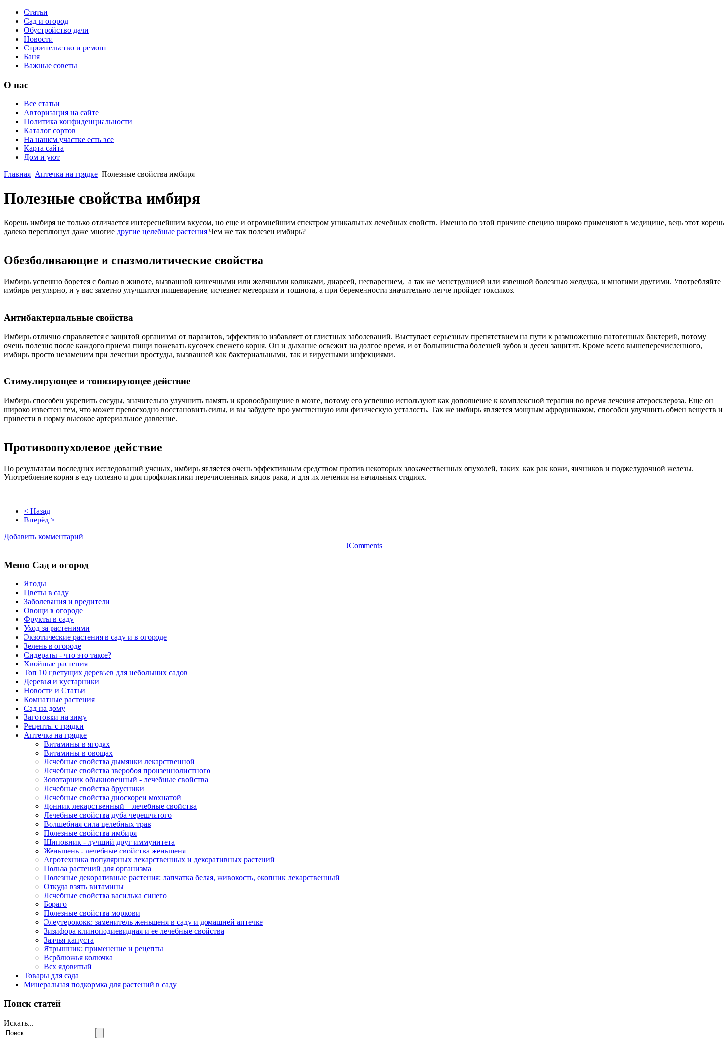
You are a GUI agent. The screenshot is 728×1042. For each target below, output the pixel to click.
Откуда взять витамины (84, 886)
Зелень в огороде (52, 646)
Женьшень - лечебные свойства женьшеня (115, 851)
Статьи (36, 12)
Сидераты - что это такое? (67, 655)
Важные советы (50, 65)
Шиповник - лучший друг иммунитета (109, 842)
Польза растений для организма (97, 868)
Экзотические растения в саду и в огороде (95, 637)
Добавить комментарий (43, 536)
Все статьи (42, 103)
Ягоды (35, 583)
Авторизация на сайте (61, 112)
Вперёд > (39, 520)
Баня (32, 56)
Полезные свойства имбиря (90, 833)
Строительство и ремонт (65, 48)
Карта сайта (44, 148)
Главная (17, 174)
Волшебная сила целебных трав (97, 824)
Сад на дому (44, 708)
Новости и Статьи (54, 690)
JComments (364, 545)
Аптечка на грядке (66, 174)
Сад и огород (46, 21)
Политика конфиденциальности (78, 121)
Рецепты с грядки (54, 726)
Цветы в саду (46, 592)
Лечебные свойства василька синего (105, 895)
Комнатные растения (59, 699)
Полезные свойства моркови (92, 913)
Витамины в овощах (78, 753)
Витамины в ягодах (77, 744)
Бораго (55, 904)
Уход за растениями (57, 628)
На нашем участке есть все (69, 139)
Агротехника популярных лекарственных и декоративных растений (159, 859)
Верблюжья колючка (78, 957)
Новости (38, 39)
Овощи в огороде (53, 610)
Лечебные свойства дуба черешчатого (108, 815)
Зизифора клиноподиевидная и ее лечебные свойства (134, 931)
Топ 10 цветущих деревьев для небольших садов (106, 672)
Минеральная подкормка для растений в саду (100, 984)
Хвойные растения (56, 664)
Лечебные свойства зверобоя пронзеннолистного (127, 770)
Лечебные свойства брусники (94, 788)
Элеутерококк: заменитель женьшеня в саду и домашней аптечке (153, 922)
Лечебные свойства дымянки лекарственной (119, 762)
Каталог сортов (50, 130)
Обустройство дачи (56, 30)
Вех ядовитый (68, 966)
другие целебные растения (162, 231)
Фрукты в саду (49, 619)
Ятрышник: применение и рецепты (103, 949)
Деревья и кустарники (61, 681)
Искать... (19, 1023)
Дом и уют (42, 157)
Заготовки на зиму (55, 717)
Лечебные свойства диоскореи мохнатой (112, 797)
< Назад (37, 511)
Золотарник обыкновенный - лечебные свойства (126, 779)
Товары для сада (51, 975)
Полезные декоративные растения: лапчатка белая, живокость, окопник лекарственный (192, 877)
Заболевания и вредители (67, 601)
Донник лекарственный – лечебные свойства (120, 806)
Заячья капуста (69, 940)
